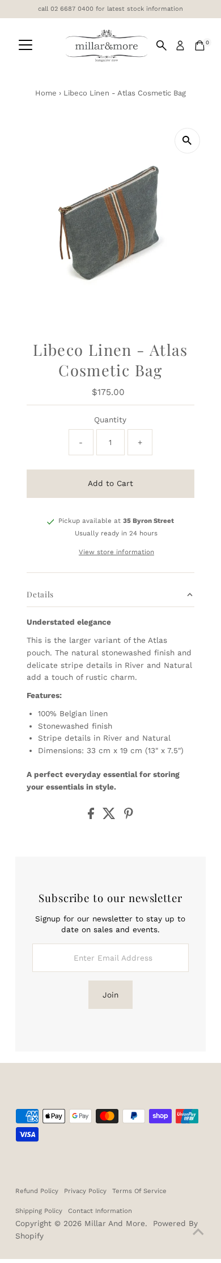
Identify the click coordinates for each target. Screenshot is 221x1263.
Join (110, 994)
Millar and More (114, 1223)
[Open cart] (200, 45)
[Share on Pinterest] (128, 816)
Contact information (100, 1211)
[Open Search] (161, 45)
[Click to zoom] (187, 140)
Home (46, 93)
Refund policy (36, 1191)
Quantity (110, 419)
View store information (116, 552)
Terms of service (139, 1191)
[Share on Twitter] (110, 816)
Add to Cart (110, 483)
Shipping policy (38, 1211)
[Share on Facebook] (92, 816)
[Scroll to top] (198, 1231)
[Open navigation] (25, 45)
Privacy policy (85, 1191)
